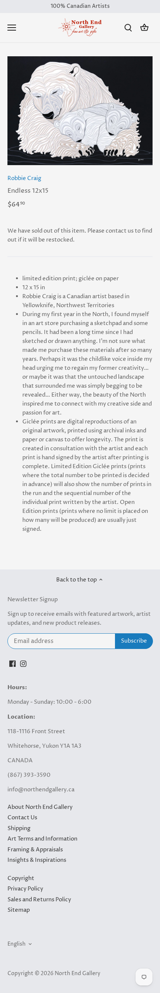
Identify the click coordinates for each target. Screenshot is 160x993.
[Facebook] (12, 664)
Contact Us (22, 818)
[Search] (128, 28)
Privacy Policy (25, 889)
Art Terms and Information (42, 839)
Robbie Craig (24, 178)
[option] (80, 111)
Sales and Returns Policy (39, 900)
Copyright (20, 878)
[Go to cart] (144, 28)
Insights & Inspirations (36, 860)
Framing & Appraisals (35, 850)
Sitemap (18, 910)
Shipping (19, 828)
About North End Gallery (40, 807)
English (16, 944)
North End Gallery (77, 973)
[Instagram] (23, 664)
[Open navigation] (11, 28)
